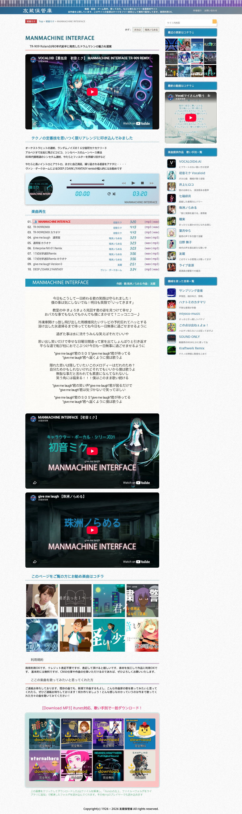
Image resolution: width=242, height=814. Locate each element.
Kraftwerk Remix (191, 348)
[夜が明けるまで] (142, 650)
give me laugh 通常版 (46, 237)
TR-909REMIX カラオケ (46, 232)
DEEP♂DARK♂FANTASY (48, 269)
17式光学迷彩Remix (44, 253)
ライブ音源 (186, 265)
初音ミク (31, 21)
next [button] (152, 183)
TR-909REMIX (41, 227)
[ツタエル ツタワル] (42, 650)
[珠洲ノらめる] (42, 616)
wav (155, 221)
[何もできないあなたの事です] (109, 650)
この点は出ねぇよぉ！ (194, 325)
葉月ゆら (185, 231)
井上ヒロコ (186, 184)
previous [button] (124, 183)
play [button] (133, 183)
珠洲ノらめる (151, 29)
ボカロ (137, 29)
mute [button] (71, 180)
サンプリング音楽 (191, 290)
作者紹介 (197, 10)
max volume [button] (103, 180)
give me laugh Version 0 (47, 264)
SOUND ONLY (189, 337)
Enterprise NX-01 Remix (47, 248)
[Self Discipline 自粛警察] (142, 616)
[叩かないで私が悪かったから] (76, 650)
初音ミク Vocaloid (192, 173)
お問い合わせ (210, 10)
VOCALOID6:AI (190, 161)
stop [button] (142, 183)
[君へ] (109, 616)
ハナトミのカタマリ (192, 302)
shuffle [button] (114, 193)
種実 (182, 219)
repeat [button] (109, 193)
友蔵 (182, 254)
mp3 (148, 221)
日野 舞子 (185, 242)
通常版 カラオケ (42, 243)
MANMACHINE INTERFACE (54, 221)
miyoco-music (189, 314)
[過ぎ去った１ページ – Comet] (76, 616)
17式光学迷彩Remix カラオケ (50, 258)
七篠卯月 (185, 196)
